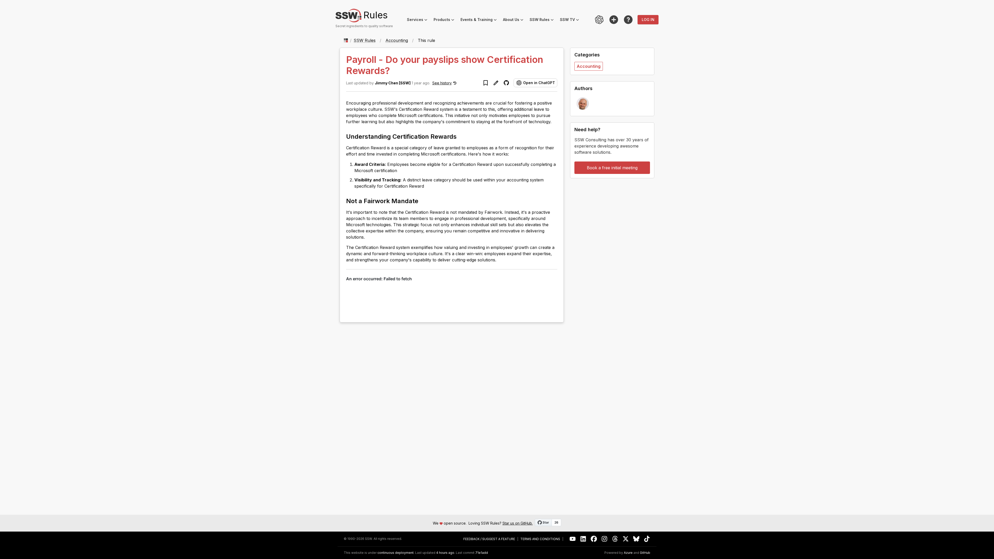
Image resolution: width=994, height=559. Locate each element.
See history (442, 83)
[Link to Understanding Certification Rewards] (461, 136)
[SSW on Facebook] (594, 539)
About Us (515, 20)
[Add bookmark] (486, 83)
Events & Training (480, 20)
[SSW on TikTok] (647, 539)
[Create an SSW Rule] (614, 19)
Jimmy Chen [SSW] (393, 83)
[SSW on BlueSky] (636, 539)
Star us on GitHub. (517, 523)
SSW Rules (543, 20)
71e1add (481, 552)
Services (418, 20)
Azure (628, 552)
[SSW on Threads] (615, 539)
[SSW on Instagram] (604, 539)
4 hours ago (445, 553)
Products (445, 20)
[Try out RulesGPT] (599, 19)
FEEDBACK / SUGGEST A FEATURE (489, 539)
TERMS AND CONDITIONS (540, 539)
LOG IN (648, 19)
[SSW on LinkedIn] (583, 539)
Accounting (396, 40)
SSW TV (571, 20)
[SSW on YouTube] (572, 539)
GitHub (645, 552)
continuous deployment (395, 552)
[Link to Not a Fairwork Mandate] (423, 200)
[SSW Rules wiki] (628, 19)
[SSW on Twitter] (626, 539)
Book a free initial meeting (612, 167)
